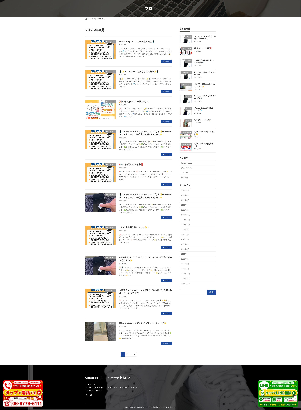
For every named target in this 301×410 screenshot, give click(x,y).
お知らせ (184, 172)
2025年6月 (185, 244)
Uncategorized (186, 163)
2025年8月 (185, 234)
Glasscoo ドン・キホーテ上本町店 (147, 407)
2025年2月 (185, 263)
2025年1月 (185, 268)
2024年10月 (185, 283)
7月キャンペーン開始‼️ (203, 48)
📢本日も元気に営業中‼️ (131, 164)
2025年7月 (185, 239)
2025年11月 (185, 219)
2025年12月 (185, 215)
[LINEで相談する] (278, 393)
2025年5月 (185, 249)
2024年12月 (185, 273)
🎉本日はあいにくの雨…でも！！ (135, 101)
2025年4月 (185, 254)
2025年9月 (185, 229)
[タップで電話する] (23, 393)
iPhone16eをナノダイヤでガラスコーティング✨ (142, 323)
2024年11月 (185, 278)
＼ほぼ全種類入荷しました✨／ (134, 227)
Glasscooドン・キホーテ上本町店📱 (137, 41)
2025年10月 (185, 224)
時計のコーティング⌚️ (202, 120)
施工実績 (184, 177)
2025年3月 (185, 259)
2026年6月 (185, 195)
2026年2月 (185, 210)
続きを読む (166, 61)
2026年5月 (185, 200)
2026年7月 (185, 190)
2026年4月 (185, 205)
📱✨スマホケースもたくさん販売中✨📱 (139, 71)
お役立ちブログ (187, 167)
